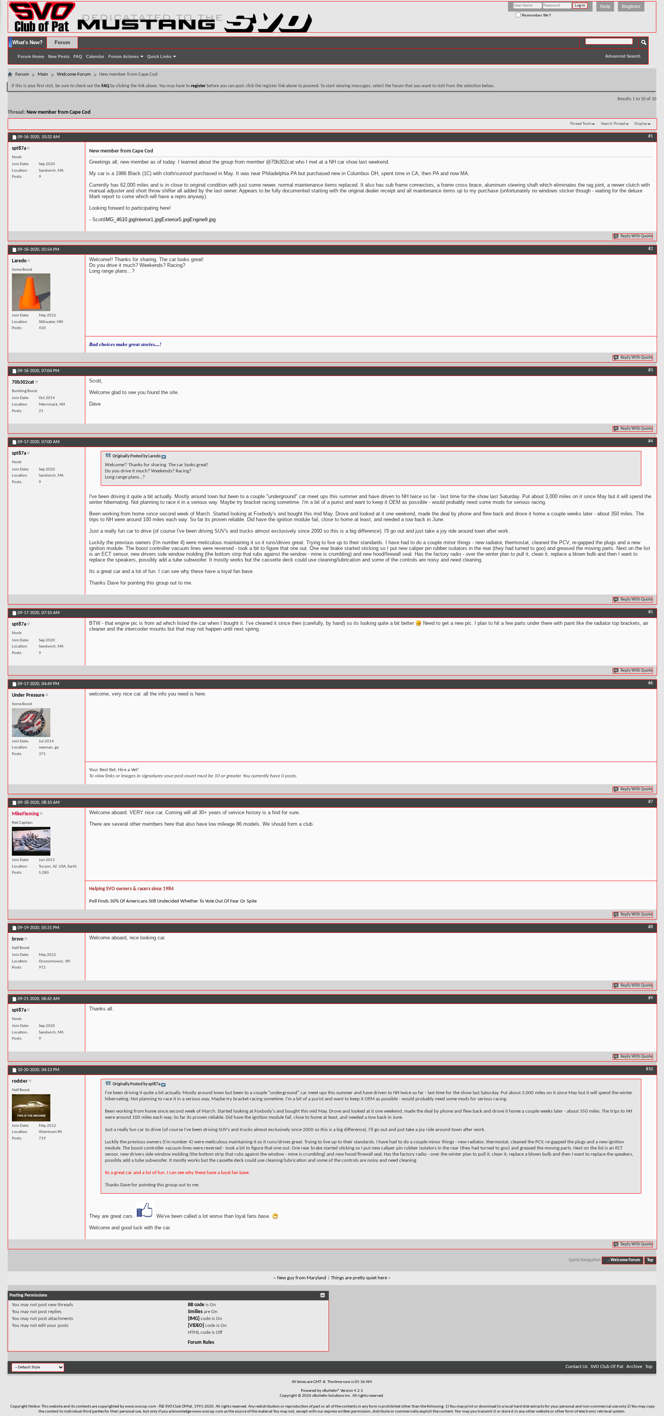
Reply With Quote (636, 236)
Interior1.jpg (148, 219)
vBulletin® (331, 1391)
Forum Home (31, 56)
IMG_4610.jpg (119, 219)
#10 (649, 1069)
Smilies (195, 1311)
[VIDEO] (196, 1325)
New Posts (59, 56)
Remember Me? (536, 15)
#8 (650, 927)
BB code (196, 1304)
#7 (650, 802)
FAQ (77, 56)
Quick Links (159, 56)
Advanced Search (623, 56)
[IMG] (193, 1318)
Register (631, 6)
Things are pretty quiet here (359, 1277)
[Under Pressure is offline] (31, 722)
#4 (650, 441)
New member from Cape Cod (59, 112)
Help (605, 6)
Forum (62, 42)
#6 (650, 683)
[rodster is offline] (31, 1107)
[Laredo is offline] (31, 292)
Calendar (95, 56)
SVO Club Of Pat (607, 1366)
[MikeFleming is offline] (31, 841)
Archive (634, 1366)
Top (650, 1260)
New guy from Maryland (301, 1277)
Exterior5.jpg (175, 219)
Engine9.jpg (202, 219)
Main (43, 74)
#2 (650, 249)
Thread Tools (580, 124)
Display (640, 124)
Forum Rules (201, 1342)
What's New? (27, 42)
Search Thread (613, 124)
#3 (650, 370)
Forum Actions (123, 56)
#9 (650, 998)
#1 (650, 136)
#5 (650, 612)
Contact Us (577, 1366)
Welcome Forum (74, 74)
